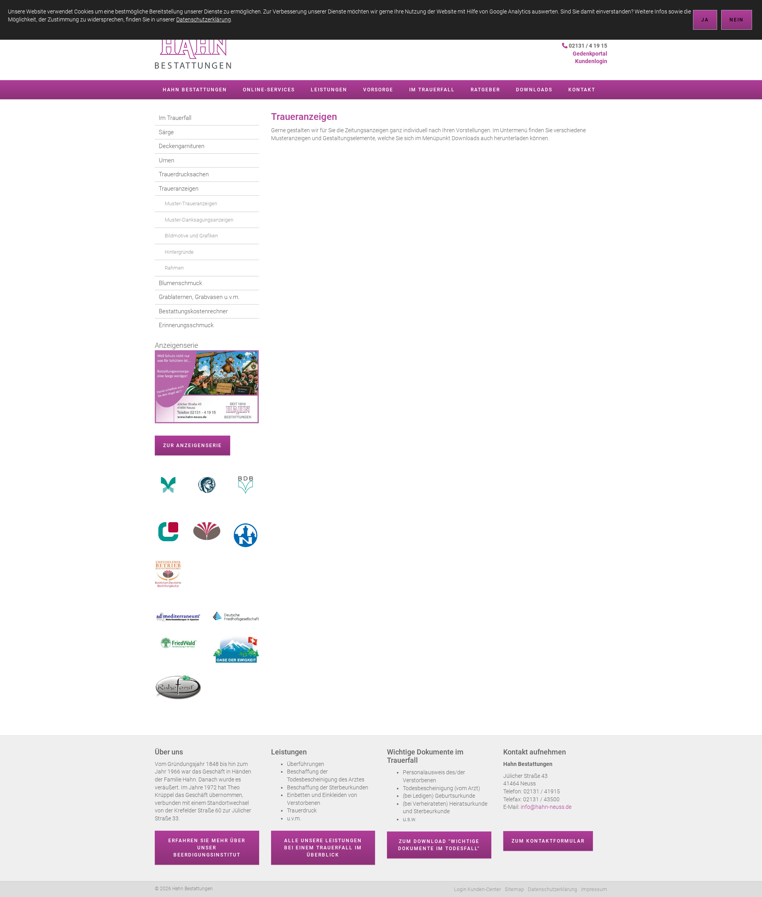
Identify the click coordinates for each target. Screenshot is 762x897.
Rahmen (174, 268)
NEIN (736, 20)
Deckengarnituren (181, 146)
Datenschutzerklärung (552, 889)
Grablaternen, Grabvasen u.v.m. (199, 297)
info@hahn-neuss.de (546, 807)
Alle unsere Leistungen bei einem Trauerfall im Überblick (323, 848)
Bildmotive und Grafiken (191, 236)
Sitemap (514, 889)
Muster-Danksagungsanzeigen (199, 220)
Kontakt (581, 90)
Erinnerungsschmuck (186, 325)
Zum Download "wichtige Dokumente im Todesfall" (439, 845)
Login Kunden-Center (477, 889)
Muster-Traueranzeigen (191, 203)
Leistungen (329, 90)
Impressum (594, 889)
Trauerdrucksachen (184, 174)
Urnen (166, 160)
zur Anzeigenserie (192, 445)
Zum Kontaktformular (548, 841)
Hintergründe (179, 252)
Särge (166, 132)
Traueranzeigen (178, 188)
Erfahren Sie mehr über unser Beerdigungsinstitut (206, 848)
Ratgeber (485, 90)
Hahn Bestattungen (195, 90)
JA (705, 20)
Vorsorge (378, 90)
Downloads (534, 90)
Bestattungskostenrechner (193, 311)
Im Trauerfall (432, 90)
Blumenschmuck (180, 283)
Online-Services (269, 90)
